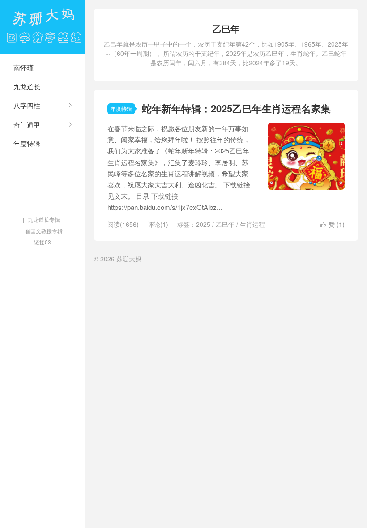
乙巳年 (225, 224)
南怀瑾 (23, 67)
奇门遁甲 (26, 124)
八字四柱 (26, 105)
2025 (203, 224)
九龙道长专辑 (44, 219)
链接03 (42, 242)
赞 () (332, 224)
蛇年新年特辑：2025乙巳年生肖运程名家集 (236, 108)
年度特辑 (26, 143)
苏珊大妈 (42, 27)
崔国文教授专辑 (44, 230)
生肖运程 (252, 224)
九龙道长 (26, 86)
